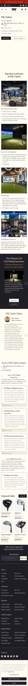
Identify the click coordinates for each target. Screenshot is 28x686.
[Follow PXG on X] (5, 656)
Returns (16, 621)
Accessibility (4, 640)
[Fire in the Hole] (20, 5)
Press (2, 581)
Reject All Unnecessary (14, 678)
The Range (4, 590)
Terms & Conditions (19, 635)
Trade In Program (6, 609)
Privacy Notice (10, 671)
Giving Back (4, 579)
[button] (25, 9)
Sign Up (23, 558)
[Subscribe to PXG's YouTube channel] (14, 656)
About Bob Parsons (19, 593)
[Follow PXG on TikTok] (17, 656)
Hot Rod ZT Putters (20, 534)
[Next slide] (26, 2)
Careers (3, 576)
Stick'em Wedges (6, 534)
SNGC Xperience (19, 576)
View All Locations (18, 38)
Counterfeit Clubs (6, 643)
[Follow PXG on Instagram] (8, 656)
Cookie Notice (5, 635)
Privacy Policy (5, 632)
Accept (14, 683)
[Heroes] (23, 5)
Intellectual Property (6, 638)
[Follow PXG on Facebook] (2, 656)
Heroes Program (5, 604)
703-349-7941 (8, 20)
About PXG (17, 573)
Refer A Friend (18, 604)
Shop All (22, 496)
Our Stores (4, 573)
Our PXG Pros (5, 593)
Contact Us (17, 624)
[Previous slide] (1, 2)
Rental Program (5, 607)
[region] (14, 673)
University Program (19, 607)
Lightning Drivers (6, 513)
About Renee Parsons (7, 595)
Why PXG (17, 590)
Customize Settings (14, 674)
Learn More (14, 304)
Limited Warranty (19, 638)
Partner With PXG (19, 609)
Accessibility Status (19, 640)
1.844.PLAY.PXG (5, 624)
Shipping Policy (5, 618)
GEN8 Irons (18, 513)
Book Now (6, 38)
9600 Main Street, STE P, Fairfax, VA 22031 (14, 24)
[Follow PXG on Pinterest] (11, 656)
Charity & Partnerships (20, 579)
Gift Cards (4, 621)
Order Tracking (18, 618)
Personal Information (20, 632)
